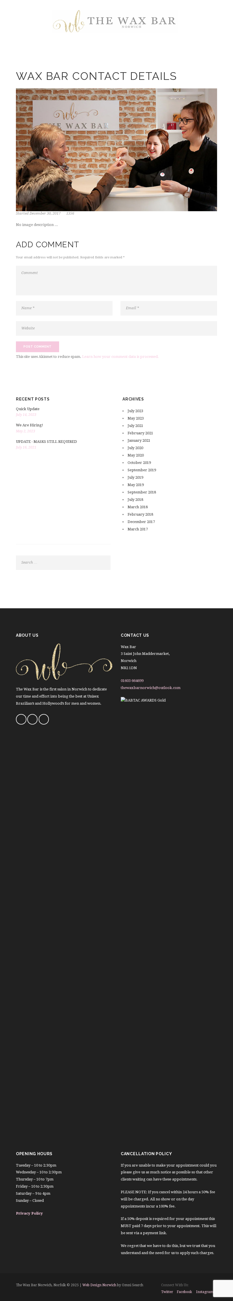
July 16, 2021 (26, 447)
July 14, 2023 (26, 415)
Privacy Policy (29, 1213)
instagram (204, 1292)
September (142, 470)
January (139, 440)
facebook (184, 1292)
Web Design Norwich (99, 1285)
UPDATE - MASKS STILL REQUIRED (46, 441)
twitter (167, 1292)
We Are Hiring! (29, 425)
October (139, 462)
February (140, 433)
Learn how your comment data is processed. (120, 356)
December (141, 522)
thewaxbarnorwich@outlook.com (150, 688)
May (136, 418)
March (138, 507)
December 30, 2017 (45, 213)
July (135, 411)
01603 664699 (132, 680)
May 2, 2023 (25, 431)
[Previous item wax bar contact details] (66, 150)
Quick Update (27, 409)
